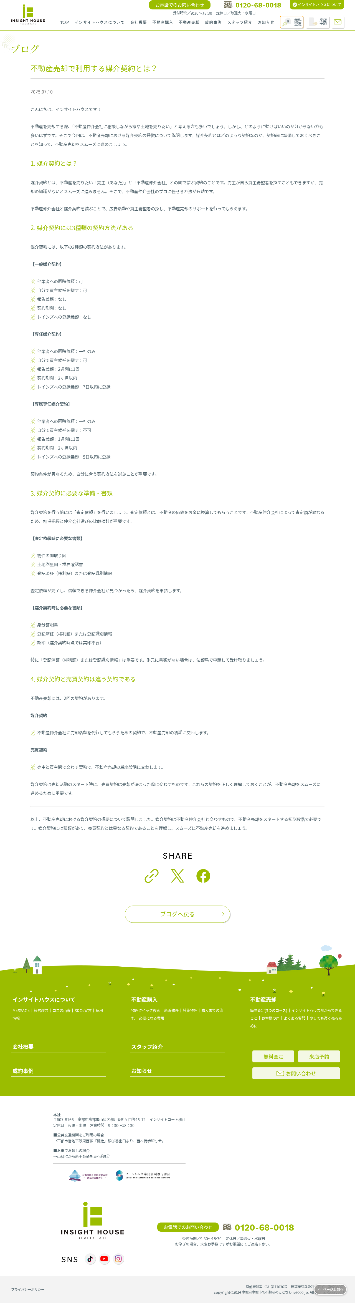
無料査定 (297, 22)
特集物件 (190, 1010)
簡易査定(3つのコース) (268, 1010)
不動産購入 (162, 22)
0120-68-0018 (258, 4)
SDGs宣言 (83, 1010)
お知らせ (266, 22)
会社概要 (138, 22)
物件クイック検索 (145, 1010)
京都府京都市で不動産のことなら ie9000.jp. (275, 1292)
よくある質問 (294, 1018)
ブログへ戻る (177, 914)
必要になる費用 (151, 1018)
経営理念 (41, 1010)
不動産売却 (189, 22)
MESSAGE (21, 1010)
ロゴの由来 (61, 1010)
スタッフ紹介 (239, 22)
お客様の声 (271, 1018)
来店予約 (323, 22)
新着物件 (171, 1010)
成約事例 (213, 22)
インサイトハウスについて (100, 22)
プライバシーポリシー (27, 1289)
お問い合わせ (301, 1073)
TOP (64, 22)
